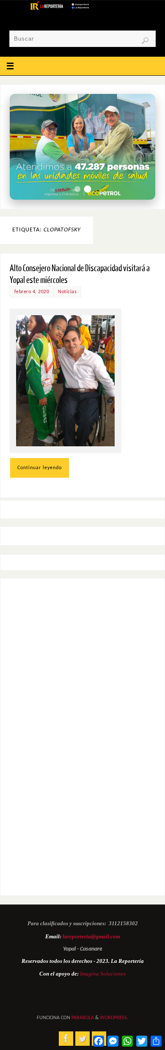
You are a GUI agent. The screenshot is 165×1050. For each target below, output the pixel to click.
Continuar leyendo (39, 467)
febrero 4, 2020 (32, 291)
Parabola (83, 1017)
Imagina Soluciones (103, 973)
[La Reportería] (66, 1038)
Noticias (67, 291)
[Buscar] (145, 40)
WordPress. (114, 1017)
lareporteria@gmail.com (91, 936)
